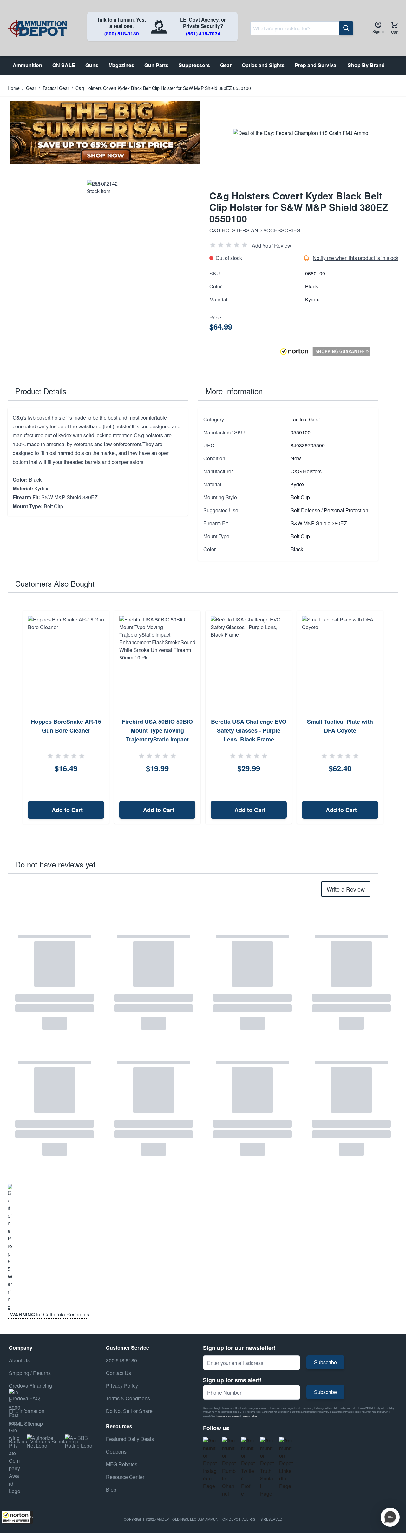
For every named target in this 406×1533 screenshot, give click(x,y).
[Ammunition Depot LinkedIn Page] (286, 1463)
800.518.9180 (121, 1360)
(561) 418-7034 (203, 33)
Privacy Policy (249, 1415)
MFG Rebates (121, 1464)
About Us (19, 1360)
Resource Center (125, 1476)
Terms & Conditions (128, 1398)
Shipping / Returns (30, 1373)
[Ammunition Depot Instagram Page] (210, 1463)
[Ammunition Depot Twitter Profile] (248, 1467)
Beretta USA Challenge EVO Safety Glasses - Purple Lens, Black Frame (248, 730)
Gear (31, 88)
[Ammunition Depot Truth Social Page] (267, 1467)
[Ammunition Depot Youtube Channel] (229, 1467)
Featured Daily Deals (130, 1438)
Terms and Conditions (227, 1415)
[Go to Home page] (37, 28)
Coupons (116, 1451)
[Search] (346, 28)
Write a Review (346, 889)
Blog (111, 1489)
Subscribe (325, 1362)
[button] (17, 1517)
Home (14, 88)
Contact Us (118, 1373)
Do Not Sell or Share (129, 1411)
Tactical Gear (56, 88)
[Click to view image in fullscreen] (102, 195)
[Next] (391, 717)
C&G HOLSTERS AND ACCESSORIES (254, 230)
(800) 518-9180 (121, 33)
